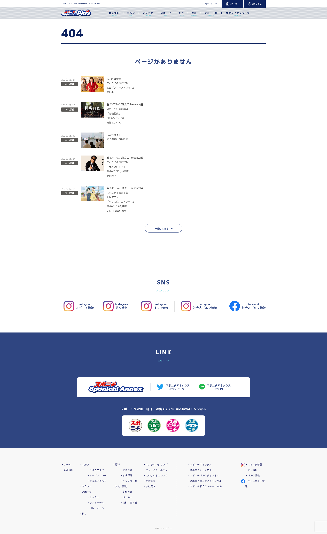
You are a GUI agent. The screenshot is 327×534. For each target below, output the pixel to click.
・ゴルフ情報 (252, 475)
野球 (194, 13)
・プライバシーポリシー (156, 470)
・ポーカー (126, 497)
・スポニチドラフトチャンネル (205, 486)
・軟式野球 (126, 475)
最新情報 (114, 13)
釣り (181, 13)
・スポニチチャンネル (200, 470)
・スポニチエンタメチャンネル (205, 480)
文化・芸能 (211, 13)
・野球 (116, 464)
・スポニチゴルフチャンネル (203, 475)
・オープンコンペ (97, 475)
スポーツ (166, 13)
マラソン (148, 13)
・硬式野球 (126, 470)
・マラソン (86, 486)
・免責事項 (149, 480)
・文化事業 (126, 491)
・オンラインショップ (155, 464)
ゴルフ (131, 13)
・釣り (83, 513)
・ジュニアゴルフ (97, 480)
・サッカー (93, 497)
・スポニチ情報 (253, 464)
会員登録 (233, 4)
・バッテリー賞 (128, 480)
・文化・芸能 (120, 486)
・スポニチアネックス (200, 464)
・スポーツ (86, 491)
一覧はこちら (161, 228)
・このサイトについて (155, 475)
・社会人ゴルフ (95, 470)
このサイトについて (210, 3)
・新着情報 (67, 470)
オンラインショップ (238, 13)
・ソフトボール (95, 502)
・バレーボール (95, 508)
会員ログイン (257, 4)
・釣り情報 (251, 470)
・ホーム (66, 464)
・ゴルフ (84, 464)
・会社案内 (149, 486)
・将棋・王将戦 (128, 502)
